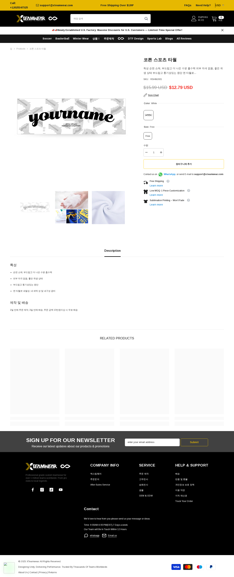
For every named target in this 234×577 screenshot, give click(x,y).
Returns (52, 572)
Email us (112, 535)
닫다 (222, 30)
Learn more (156, 185)
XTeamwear (33, 561)
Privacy (43, 572)
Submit (194, 442)
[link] (34, 418)
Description (112, 250)
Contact (33, 572)
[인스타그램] (42, 489)
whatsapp (94, 535)
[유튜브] (60, 489)
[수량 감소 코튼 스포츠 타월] (146, 152)
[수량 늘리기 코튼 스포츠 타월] (161, 152)
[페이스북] (32, 489)
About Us (23, 572)
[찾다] (110, 18)
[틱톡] (51, 489)
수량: (146, 145)
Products (20, 48)
